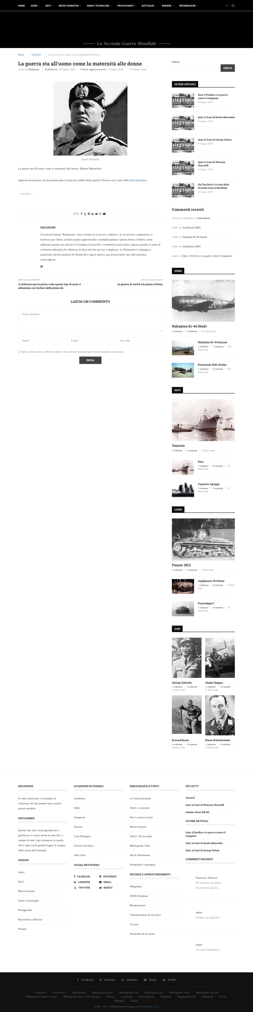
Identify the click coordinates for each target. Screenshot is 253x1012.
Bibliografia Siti (154, 992)
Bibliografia (79, 992)
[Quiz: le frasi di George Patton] (183, 145)
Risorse (166, 5)
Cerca (175, 61)
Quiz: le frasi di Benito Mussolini (216, 117)
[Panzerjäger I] (183, 608)
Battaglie (148, 5)
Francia (78, 826)
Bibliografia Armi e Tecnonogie (82, 996)
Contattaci (40, 992)
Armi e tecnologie (98, 5)
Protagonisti (125, 5)
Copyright (127, 996)
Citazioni (36, 54)
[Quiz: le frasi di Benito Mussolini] (183, 123)
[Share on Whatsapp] (100, 213)
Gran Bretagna (82, 836)
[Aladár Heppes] (220, 658)
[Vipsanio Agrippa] (183, 489)
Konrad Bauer (180, 740)
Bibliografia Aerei (102, 992)
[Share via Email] (104, 213)
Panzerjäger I (206, 603)
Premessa (166, 996)
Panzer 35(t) (181, 565)
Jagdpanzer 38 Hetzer (211, 581)
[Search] (233, 5)
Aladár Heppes (214, 682)
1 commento (218, 346)
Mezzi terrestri (69, 5)
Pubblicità (207, 996)
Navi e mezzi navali (141, 817)
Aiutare (134, 1000)
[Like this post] (77, 213)
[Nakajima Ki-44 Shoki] (203, 301)
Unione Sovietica (84, 845)
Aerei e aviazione (140, 807)
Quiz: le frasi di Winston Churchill (211, 163)
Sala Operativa (138, 180)
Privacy (110, 996)
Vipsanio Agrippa (208, 484)
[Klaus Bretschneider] (220, 715)
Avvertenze (59, 992)
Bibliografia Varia (140, 845)
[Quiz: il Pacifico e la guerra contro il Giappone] (183, 100)
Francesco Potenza (206, 877)
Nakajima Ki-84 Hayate (194, 237)
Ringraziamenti (186, 996)
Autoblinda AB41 (191, 227)
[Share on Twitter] (85, 214)
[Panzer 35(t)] (203, 539)
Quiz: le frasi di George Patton (215, 139)
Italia (77, 807)
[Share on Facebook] (81, 213)
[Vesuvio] (203, 420)
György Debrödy (182, 682)
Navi (48, 5)
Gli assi (134, 924)
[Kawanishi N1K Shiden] (183, 370)
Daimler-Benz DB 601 (197, 812)
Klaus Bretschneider (217, 740)
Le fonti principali (140, 798)
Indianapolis (203, 218)
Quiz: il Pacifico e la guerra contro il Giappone (213, 96)
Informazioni (187, 5)
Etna (201, 461)
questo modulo (26, 808)
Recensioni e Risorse (30, 919)
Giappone (79, 817)
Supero (155, 1006)
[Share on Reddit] (96, 213)
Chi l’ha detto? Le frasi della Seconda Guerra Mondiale (213, 186)
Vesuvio (178, 445)
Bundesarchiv (138, 905)
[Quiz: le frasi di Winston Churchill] (183, 167)
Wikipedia (136, 886)
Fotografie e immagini (142, 864)
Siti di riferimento (140, 855)
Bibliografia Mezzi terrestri (41, 996)
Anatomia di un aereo (142, 933)
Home (21, 5)
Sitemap (119, 1000)
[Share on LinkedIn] (92, 213)
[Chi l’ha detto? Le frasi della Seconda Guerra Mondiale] (183, 190)
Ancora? (190, 797)
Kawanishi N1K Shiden (212, 364)
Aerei (34, 5)
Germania (79, 798)
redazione (34, 69)
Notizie (22, 928)
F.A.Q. (223, 996)
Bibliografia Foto (129, 992)
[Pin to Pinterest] (89, 213)
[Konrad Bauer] (187, 715)
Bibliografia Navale (207, 992)
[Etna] (183, 467)
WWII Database (139, 895)
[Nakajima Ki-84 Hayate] (183, 347)
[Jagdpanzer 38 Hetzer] (183, 586)
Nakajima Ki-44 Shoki (189, 326)
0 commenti (192, 331)
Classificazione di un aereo (145, 914)
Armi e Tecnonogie (141, 836)
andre (199, 912)
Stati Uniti (79, 855)
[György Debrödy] (187, 658)
